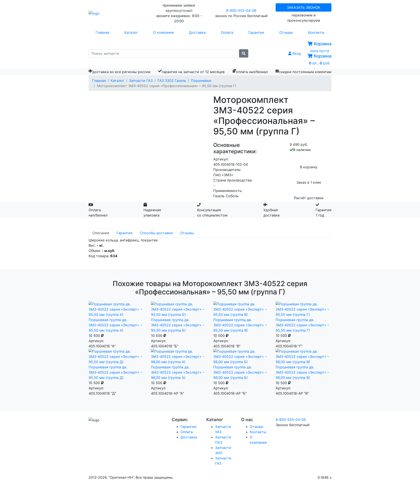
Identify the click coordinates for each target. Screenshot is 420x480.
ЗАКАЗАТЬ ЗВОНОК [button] (303, 7)
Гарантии (256, 32)
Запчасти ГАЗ (141, 80)
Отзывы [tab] (187, 233)
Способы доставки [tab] (156, 233)
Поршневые (201, 80)
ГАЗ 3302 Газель (172, 80)
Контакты (316, 32)
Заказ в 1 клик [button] (308, 182)
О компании (163, 32)
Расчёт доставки (309, 198)
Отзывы (286, 32)
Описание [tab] (100, 233)
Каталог (131, 32)
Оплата (227, 32)
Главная (102, 32)
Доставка (197, 32)
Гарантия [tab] (124, 233)
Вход (296, 53)
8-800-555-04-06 (241, 10)
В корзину (308, 167)
